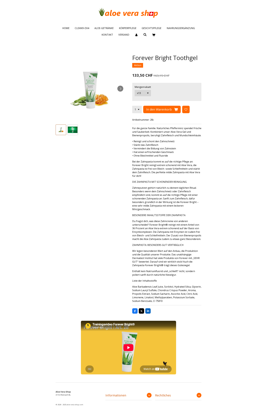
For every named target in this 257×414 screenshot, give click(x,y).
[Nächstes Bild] (120, 89)
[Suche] (145, 34)
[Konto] (136, 34)
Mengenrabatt (143, 87)
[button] (61, 129)
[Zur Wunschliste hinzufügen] (186, 109)
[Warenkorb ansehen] (153, 34)
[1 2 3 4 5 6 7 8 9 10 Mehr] (137, 109)
